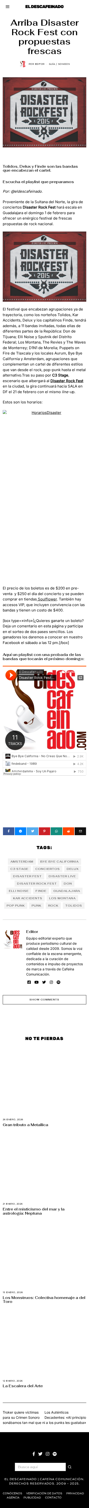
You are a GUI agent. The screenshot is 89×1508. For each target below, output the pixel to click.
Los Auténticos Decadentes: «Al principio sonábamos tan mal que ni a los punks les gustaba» (44, 1417)
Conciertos (47, 869)
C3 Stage (19, 869)
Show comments (44, 999)
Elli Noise (19, 891)
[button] (70, 1467)
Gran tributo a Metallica (25, 1124)
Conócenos (12, 1493)
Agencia (13, 1497)
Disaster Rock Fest (37, 884)
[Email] (80, 831)
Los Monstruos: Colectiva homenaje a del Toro (44, 1299)
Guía (52, 64)
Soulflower (47, 599)
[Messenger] (20, 831)
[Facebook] (8, 831)
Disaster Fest (27, 876)
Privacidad (75, 1493)
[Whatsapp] (56, 831)
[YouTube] (36, 982)
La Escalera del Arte (23, 1385)
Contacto (53, 1497)
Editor (32, 931)
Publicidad (32, 1497)
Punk (36, 906)
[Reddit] (68, 831)
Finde (41, 891)
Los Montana (62, 898)
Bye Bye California (59, 862)
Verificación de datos (44, 1493)
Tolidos (73, 906)
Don (68, 884)
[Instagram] (51, 982)
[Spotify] (58, 982)
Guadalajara (66, 891)
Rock (53, 906)
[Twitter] (32, 831)
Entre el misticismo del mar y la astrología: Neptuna (34, 1211)
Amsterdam (21, 862)
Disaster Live (62, 876)
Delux (73, 869)
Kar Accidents (27, 898)
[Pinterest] (44, 831)
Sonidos (64, 64)
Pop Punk (16, 906)
